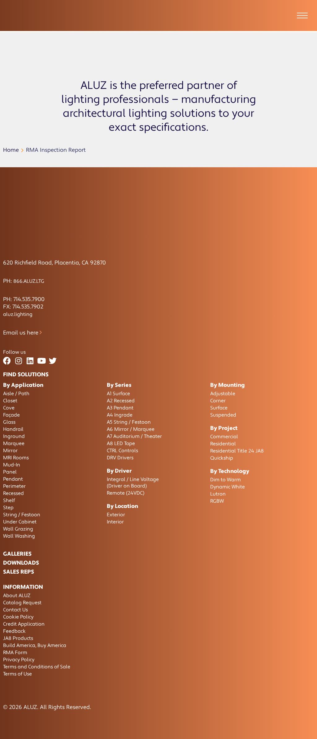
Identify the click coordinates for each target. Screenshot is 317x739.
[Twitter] (53, 361)
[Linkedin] (30, 361)
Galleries (17, 554)
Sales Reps (18, 571)
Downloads (21, 562)
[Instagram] (18, 361)
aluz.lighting (18, 314)
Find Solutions (26, 374)
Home (11, 150)
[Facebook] (7, 361)
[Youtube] (41, 361)
